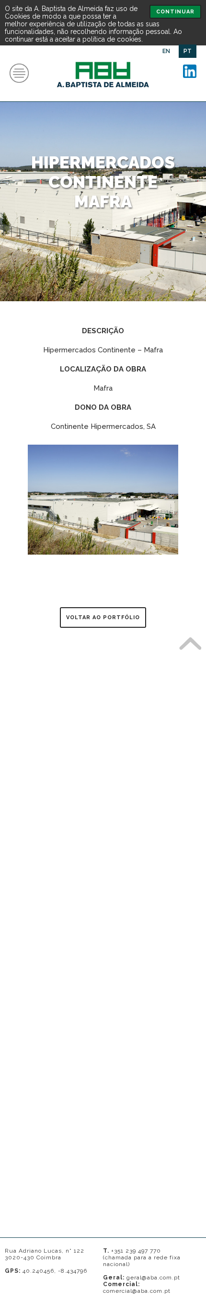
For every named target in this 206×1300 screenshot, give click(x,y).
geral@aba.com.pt (153, 1277)
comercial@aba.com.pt (137, 1291)
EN (166, 51)
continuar (175, 12)
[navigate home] (103, 93)
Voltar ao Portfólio (103, 617)
